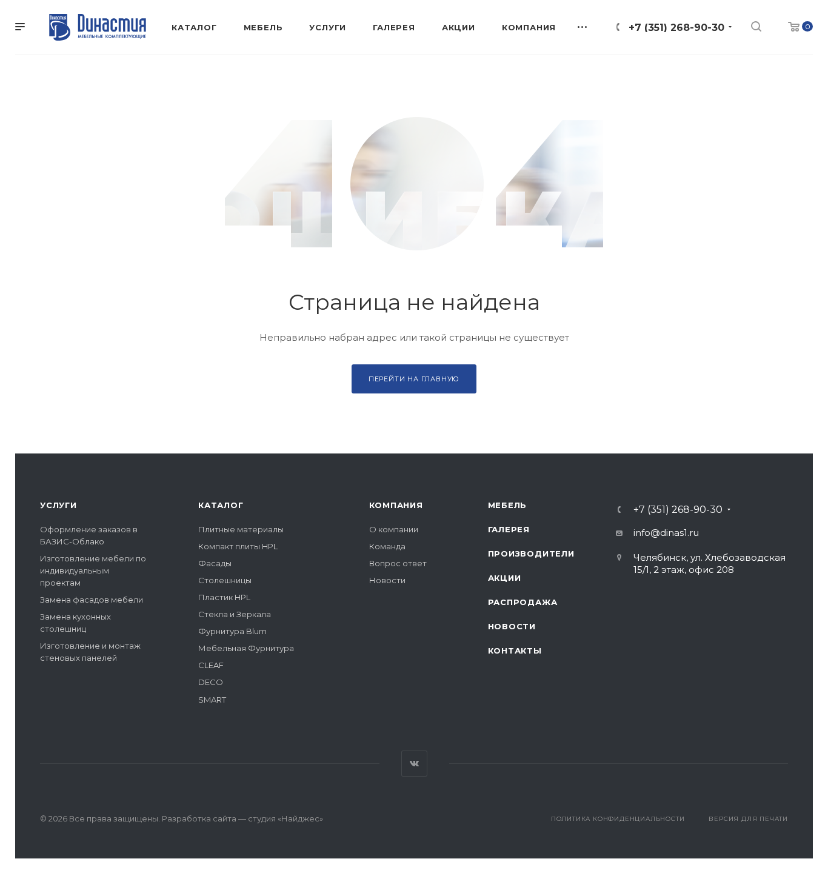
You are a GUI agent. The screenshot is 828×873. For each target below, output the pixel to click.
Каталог (221, 505)
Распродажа (523, 602)
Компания (396, 505)
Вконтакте (414, 764)
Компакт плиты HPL (238, 546)
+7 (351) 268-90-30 (676, 27)
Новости (387, 580)
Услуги (58, 505)
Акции (504, 578)
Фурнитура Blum (232, 631)
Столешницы (225, 580)
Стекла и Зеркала (234, 614)
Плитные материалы (241, 529)
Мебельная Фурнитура (246, 648)
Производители (531, 553)
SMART (212, 699)
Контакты (515, 650)
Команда (387, 546)
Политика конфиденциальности (618, 819)
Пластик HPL (224, 597)
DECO (210, 682)
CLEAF (211, 665)
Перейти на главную (414, 379)
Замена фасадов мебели (91, 599)
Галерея (509, 529)
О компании (393, 529)
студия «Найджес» (285, 818)
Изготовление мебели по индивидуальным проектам (93, 570)
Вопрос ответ (398, 563)
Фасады (215, 563)
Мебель (507, 505)
